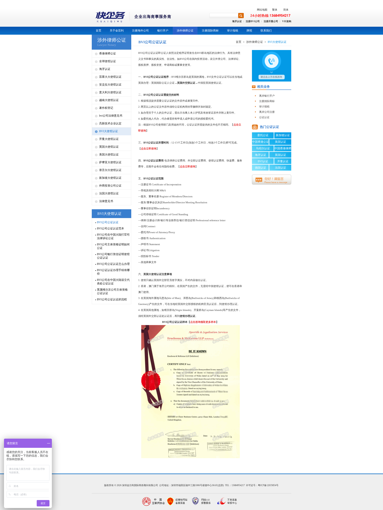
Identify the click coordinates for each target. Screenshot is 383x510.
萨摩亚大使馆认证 (110, 162)
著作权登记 (106, 107)
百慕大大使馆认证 (110, 76)
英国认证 (280, 154)
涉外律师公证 (185, 30)
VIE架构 (286, 21)
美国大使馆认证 (109, 154)
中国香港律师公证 (282, 149)
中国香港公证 (260, 141)
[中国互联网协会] (154, 501)
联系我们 (266, 30)
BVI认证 (263, 161)
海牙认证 (237, 21)
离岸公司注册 (267, 111)
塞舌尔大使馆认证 (110, 170)
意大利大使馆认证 (110, 92)
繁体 (274, 9)
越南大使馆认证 (109, 100)
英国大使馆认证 (109, 146)
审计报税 (232, 30)
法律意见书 (106, 201)
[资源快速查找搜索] (241, 15)
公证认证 (264, 117)
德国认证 (260, 167)
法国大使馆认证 (109, 193)
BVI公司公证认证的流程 (112, 299)
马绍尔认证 (263, 148)
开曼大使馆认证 (109, 139)
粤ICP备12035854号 (268, 485)
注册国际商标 (210, 30)
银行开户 (162, 30)
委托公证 (262, 135)
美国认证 (280, 141)
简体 (285, 9)
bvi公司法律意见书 (110, 115)
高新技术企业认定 (110, 123)
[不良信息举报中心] (225, 501)
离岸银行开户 (267, 95)
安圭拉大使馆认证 (110, 84)
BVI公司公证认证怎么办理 (113, 263)
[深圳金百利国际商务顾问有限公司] (132, 17)
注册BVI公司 (253, 21)
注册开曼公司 (271, 21)
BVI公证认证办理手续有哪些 (113, 272)
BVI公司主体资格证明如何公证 (113, 246)
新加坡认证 (283, 135)
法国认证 (280, 167)
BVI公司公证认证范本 (110, 228)
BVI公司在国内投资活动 (193, 58)
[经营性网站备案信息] (178, 501)
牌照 (249, 30)
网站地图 (262, 9)
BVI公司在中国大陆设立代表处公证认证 (113, 281)
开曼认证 (282, 161)
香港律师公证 (107, 53)
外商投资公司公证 (110, 185)
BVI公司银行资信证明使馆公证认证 (113, 256)
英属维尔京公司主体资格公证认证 (112, 291)
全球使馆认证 (107, 61)
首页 (98, 30)
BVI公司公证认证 (107, 222)
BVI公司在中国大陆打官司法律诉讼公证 (113, 236)
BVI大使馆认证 (108, 131)
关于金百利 (117, 30)
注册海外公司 (140, 30)
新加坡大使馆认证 (110, 177)
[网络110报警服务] (201, 501)
